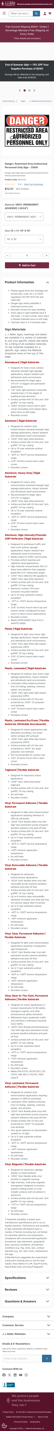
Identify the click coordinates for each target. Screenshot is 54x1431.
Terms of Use (43, 1417)
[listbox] (27, 71)
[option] (27, 71)
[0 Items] (50, 13)
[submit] (47, 1358)
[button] (27, 32)
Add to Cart (29, 265)
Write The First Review (33, 184)
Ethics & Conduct (21, 1422)
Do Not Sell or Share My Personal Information (33, 1412)
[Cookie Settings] (4, 1425)
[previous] (19, 90)
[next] (34, 90)
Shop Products (9, 101)
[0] (50, 13)
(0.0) (20, 184)
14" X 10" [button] (12, 239)
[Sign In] (45, 14)
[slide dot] (24, 90)
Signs (23, 101)
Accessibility (35, 1422)
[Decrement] (7, 255)
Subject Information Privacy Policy (20, 1417)
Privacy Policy (8, 1412)
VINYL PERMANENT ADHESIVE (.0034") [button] (25, 216)
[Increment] (46, 255)
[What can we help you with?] (36, 13)
